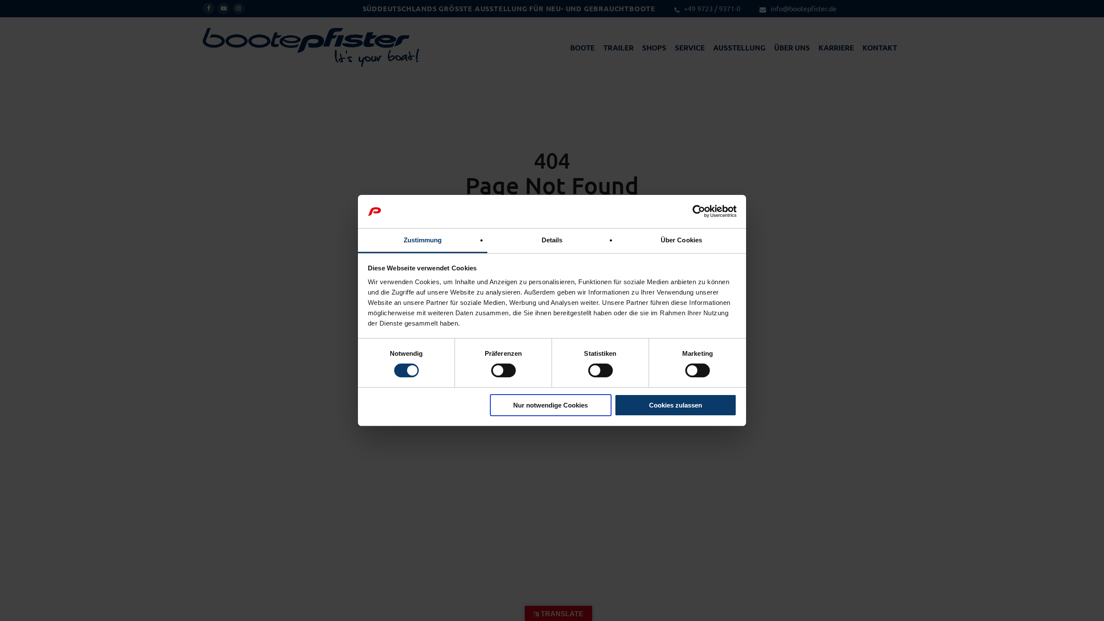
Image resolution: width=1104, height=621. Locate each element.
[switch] (503, 370)
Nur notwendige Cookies (550, 405)
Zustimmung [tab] (423, 240)
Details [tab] (552, 240)
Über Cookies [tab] (681, 240)
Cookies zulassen (675, 405)
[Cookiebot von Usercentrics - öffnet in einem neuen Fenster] (699, 211)
